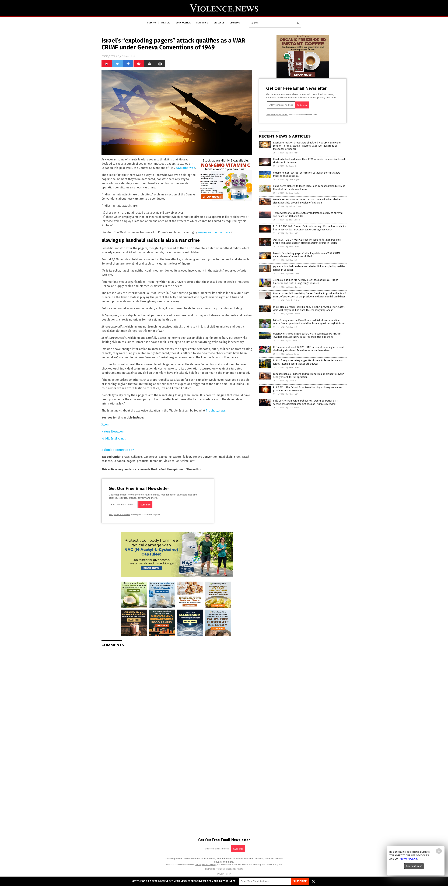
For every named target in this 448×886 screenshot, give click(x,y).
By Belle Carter (292, 246)
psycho (151, 23)
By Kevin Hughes (293, 179)
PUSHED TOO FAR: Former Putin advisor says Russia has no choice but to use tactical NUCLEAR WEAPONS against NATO (309, 228)
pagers (130, 461)
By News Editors (293, 220)
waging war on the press (214, 232)
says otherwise (185, 168)
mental (165, 23)
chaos (126, 456)
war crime (182, 461)
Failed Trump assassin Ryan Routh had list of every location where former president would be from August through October (309, 322)
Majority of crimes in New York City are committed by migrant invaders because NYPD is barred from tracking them (307, 335)
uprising (235, 23)
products (143, 461)
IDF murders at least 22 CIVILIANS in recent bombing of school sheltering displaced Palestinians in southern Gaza (308, 349)
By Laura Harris (292, 354)
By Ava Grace (291, 340)
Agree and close (414, 866)
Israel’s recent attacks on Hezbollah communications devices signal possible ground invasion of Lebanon (307, 201)
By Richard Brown (293, 206)
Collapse (136, 456)
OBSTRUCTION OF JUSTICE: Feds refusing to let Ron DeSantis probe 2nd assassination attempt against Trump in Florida (307, 241)
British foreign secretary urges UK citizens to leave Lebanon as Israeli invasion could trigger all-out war (308, 362)
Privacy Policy (224, 874)
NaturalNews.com (113, 431)
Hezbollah (225, 456)
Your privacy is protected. (119, 515)
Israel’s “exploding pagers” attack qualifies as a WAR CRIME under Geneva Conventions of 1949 (306, 255)
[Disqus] (177, 693)
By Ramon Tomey (293, 287)
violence (219, 23)
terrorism (202, 23)
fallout (187, 456)
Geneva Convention (205, 456)
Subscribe (300, 881)
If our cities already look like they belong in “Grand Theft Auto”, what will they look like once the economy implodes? (309, 308)
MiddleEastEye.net (113, 438)
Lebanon (119, 461)
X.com (105, 424)
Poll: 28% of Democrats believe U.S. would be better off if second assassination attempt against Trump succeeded (305, 402)
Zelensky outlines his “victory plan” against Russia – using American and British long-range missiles (305, 282)
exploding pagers (170, 456)
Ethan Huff (128, 56)
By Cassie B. (291, 166)
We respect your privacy (205, 864)
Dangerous (150, 456)
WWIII (193, 461)
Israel (236, 456)
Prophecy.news (215, 410)
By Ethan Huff (291, 153)
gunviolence (183, 23)
